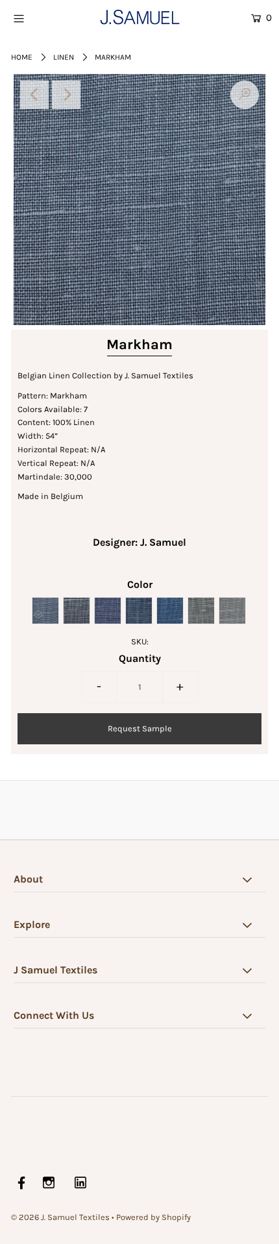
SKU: (140, 641)
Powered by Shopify (153, 1217)
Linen (63, 57)
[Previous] (34, 94)
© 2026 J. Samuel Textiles (60, 1217)
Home (21, 57)
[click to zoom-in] (244, 94)
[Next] (66, 94)
